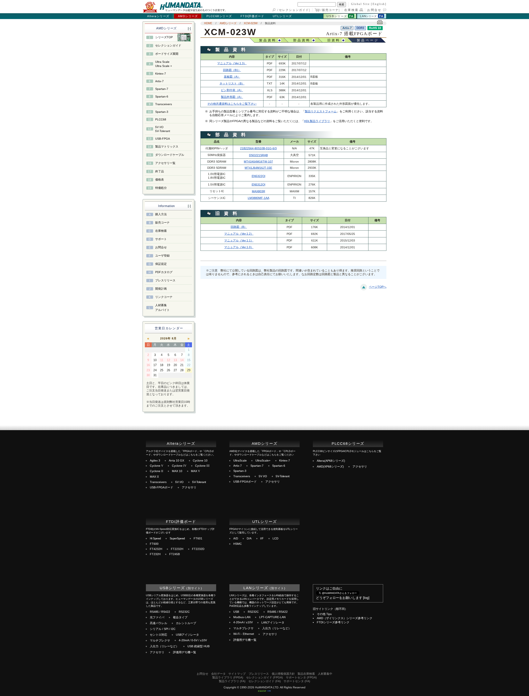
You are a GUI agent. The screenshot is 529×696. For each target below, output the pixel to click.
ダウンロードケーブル (169, 154)
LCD (275, 538)
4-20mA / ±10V (243, 622)
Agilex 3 (155, 460)
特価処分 (161, 187)
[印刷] (380, 22)
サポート (161, 239)
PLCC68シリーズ (219, 16)
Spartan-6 (161, 96)
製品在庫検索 (306, 673)
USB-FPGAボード (161, 487)
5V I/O (179, 482)
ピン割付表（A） (232, 90)
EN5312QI (258, 184)
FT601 (198, 538)
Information (166, 206)
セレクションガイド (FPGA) (264, 677)
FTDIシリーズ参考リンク (333, 622)
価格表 (159, 179)
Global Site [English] (368, 4)
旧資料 (333, 40)
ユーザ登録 (162, 255)
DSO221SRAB (258, 155)
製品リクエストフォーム (321, 111)
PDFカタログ (164, 272)
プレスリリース (165, 280)
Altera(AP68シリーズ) (331, 460)
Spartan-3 (161, 111)
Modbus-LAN (241, 617)
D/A (249, 538)
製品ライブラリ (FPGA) (227, 677)
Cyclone (156, 465)
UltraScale (240, 460)
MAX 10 (177, 471)
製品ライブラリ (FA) (232, 681)
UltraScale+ (262, 460)
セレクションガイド (294, 10)
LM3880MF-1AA (258, 198)
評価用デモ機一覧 (184, 652)
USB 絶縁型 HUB (198, 646)
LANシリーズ (255, 588)
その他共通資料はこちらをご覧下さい (231, 103)
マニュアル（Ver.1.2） (239, 233)
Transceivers (163, 104)
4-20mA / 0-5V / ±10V (193, 640)
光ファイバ (157, 617)
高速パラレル (158, 623)
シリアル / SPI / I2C (162, 629)
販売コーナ (330, 10)
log (366, 598)
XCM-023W (250, 23)
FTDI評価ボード (252, 16)
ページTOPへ (377, 286)
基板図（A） (232, 76)
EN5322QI (258, 176)
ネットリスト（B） (231, 83)
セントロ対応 (158, 634)
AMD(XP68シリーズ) (330, 466)
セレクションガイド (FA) (264, 681)
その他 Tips (324, 614)
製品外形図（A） (232, 97)
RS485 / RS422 (160, 611)
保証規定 (161, 263)
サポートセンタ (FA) (297, 681)
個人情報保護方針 (283, 673)
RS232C (184, 611)
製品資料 (270, 23)
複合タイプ (180, 617)
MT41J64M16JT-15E (258, 167)
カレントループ (186, 623)
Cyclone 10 (200, 460)
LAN (368, 16)
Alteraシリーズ (158, 16)
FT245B (174, 554)
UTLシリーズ (282, 16)
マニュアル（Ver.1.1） (239, 240)
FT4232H (156, 549)
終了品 (159, 171)
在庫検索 (351, 10)
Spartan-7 (161, 88)
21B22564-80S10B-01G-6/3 (258, 148)
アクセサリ (189, 487)
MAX (195, 471)
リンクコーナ (164, 297)
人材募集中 (325, 673)
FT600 (154, 543)
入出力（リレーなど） (164, 646)
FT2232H (177, 549)
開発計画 (161, 288)
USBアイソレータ (187, 634)
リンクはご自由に (329, 588)
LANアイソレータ (272, 622)
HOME (208, 23)
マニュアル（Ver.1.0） (239, 247)
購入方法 (161, 214)
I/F (262, 538)
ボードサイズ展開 (166, 53)
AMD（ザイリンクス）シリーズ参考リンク (344, 618)
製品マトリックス (166, 146)
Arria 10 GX (176, 460)
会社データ (218, 673)
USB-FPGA (162, 138)
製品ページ (368, 40)
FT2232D (198, 549)
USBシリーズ (172, 588)
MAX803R (258, 191)
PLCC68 (160, 119)
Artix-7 (159, 81)
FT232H (155, 554)
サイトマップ (237, 673)
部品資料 (302, 40)
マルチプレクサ (160, 640)
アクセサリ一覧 (165, 163)
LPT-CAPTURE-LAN (272, 617)
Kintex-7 (160, 73)
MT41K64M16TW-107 (258, 161)
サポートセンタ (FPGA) (301, 677)
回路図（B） (239, 226)
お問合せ (374, 10)
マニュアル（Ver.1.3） (232, 63)
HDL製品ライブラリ (317, 121)
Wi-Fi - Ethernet (243, 633)
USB (336, 16)
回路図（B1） (232, 70)
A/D (235, 538)
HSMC (237, 543)
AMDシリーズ (188, 16)
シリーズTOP (164, 37)
